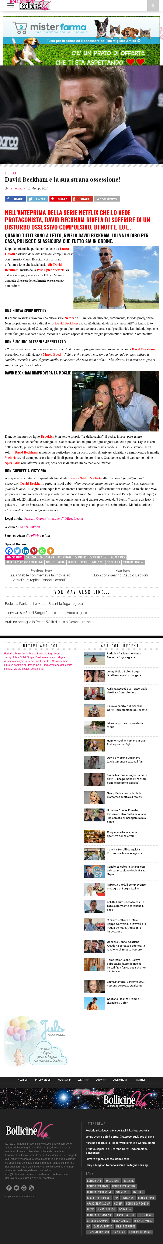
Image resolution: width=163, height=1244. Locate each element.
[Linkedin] (25, 551)
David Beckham (98, 557)
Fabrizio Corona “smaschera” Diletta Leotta (53, 518)
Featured (138, 1192)
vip (116, 1197)
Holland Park (117, 557)
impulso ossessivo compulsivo (25, 562)
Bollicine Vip (120, 1080)
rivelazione (97, 562)
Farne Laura (17, 188)
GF (88, 1226)
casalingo (80, 557)
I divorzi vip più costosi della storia (24, 668)
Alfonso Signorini (97, 1220)
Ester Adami (145, 1215)
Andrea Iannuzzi (121, 1220)
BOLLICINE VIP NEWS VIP (99, 1192)
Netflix (72, 562)
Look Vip (101, 1080)
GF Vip (90, 1209)
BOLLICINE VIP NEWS (97, 1186)
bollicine (31, 557)
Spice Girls (113, 562)
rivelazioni (128, 1197)
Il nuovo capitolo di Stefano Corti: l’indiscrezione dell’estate (38, 665)
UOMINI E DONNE (146, 1197)
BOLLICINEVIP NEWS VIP (99, 1215)
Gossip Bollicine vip (98, 1197)
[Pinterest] (34, 551)
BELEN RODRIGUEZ (125, 1226)
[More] (50, 551)
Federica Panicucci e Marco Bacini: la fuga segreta (44, 604)
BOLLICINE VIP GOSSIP (123, 1186)
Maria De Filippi (106, 1209)
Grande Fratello (125, 1215)
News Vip (23, 1080)
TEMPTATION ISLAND (98, 1232)
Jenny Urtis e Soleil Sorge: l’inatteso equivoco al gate (46, 613)
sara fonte (122, 1192)
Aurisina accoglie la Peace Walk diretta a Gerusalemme (48, 622)
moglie (61, 562)
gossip (118, 1203)
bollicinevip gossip (137, 1203)
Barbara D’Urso (103, 1226)
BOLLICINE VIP (47, 557)
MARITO (50, 562)
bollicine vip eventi (140, 1232)
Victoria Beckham (133, 562)
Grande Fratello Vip (98, 1203)
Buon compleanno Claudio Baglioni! (121, 575)
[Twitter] (17, 551)
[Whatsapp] (42, 551)
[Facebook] (9, 551)
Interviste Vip (43, 1080)
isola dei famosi (143, 1220)
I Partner (140, 1080)
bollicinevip (64, 557)
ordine (83, 562)
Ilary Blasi (119, 1232)
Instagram (125, 1209)
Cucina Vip (64, 1080)
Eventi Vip (83, 1080)
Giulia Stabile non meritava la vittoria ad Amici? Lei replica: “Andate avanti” (39, 577)
